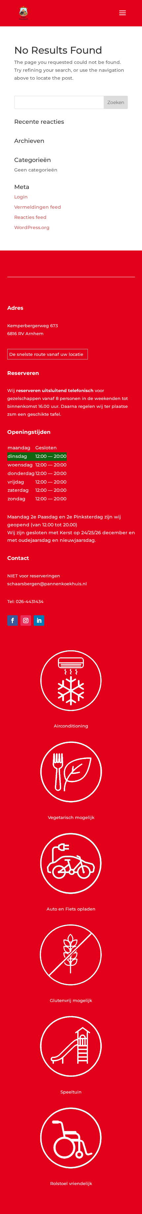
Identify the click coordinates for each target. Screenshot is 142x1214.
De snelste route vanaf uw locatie (46, 354)
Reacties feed (30, 217)
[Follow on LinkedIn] (39, 620)
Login (21, 197)
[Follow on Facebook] (12, 620)
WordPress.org (32, 227)
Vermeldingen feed (37, 207)
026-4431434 (30, 601)
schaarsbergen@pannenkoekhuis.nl (47, 583)
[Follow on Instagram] (25, 620)
